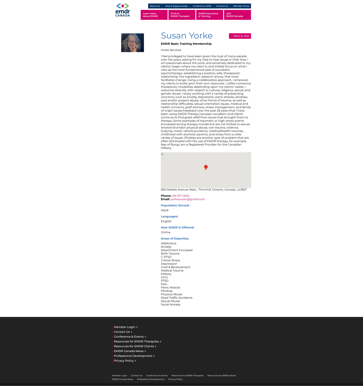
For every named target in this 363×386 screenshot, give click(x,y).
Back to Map (241, 36)
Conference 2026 (202, 6)
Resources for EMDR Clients (134, 346)
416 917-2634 (180, 195)
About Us (155, 6)
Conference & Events (129, 336)
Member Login (124, 327)
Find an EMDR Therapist (180, 15)
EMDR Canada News (128, 351)
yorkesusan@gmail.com (188, 199)
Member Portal (241, 6)
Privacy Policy (124, 360)
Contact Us (222, 6)
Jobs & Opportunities (176, 6)
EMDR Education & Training (208, 15)
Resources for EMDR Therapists (136, 341)
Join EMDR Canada (234, 15)
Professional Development (133, 356)
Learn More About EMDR (150, 15)
